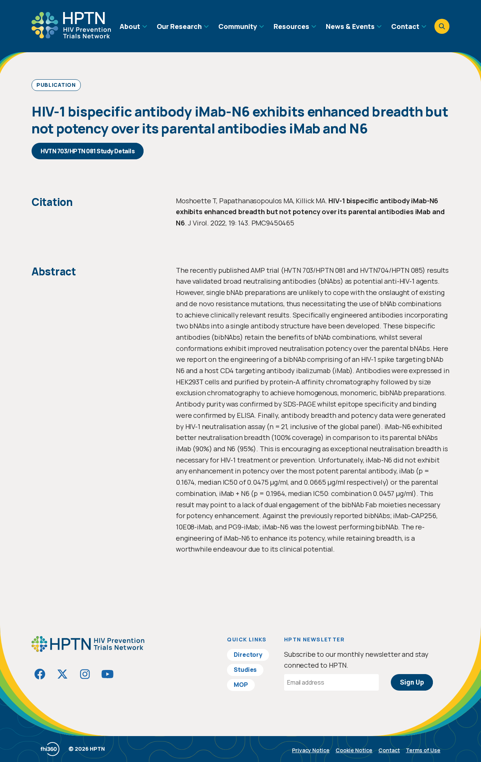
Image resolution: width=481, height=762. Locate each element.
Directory (248, 654)
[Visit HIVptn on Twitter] (62, 674)
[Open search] (441, 26)
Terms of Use (423, 750)
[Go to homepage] (71, 35)
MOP (241, 684)
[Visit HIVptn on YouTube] (107, 674)
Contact (389, 750)
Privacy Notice (311, 750)
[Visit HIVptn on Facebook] (40, 674)
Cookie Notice (354, 750)
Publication (56, 84)
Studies (245, 669)
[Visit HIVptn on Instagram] (85, 674)
